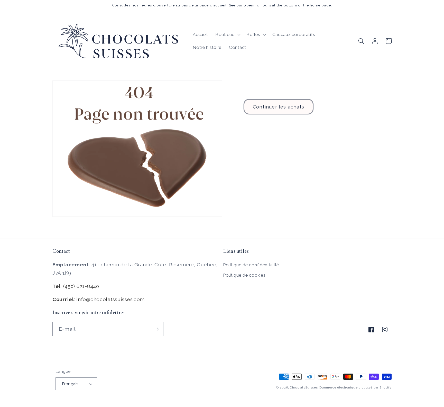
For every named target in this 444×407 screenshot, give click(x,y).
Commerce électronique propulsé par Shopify (355, 387)
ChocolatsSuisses (304, 387)
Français (70, 383)
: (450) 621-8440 (75, 286)
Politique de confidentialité (251, 264)
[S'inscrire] (156, 329)
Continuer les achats (278, 107)
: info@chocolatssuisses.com (98, 299)
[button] (227, 34)
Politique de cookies (244, 275)
